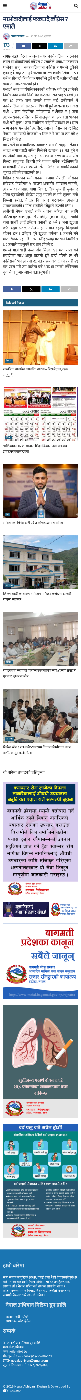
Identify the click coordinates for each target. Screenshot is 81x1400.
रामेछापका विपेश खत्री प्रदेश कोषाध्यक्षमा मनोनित (33, 523)
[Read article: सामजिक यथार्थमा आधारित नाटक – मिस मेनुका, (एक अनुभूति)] (40, 337)
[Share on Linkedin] (55, 46)
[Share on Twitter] (39, 46)
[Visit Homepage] (40, 6)
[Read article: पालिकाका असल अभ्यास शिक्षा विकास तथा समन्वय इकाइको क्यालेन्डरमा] (40, 414)
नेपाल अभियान (17, 36)
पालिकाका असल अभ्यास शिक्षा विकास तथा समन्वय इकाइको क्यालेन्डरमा (35, 449)
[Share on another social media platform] (71, 46)
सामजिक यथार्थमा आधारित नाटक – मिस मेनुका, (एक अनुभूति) (35, 372)
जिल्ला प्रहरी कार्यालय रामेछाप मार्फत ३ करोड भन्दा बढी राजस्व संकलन (37, 597)
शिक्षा (8, 437)
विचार (8, 361)
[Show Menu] (5, 6)
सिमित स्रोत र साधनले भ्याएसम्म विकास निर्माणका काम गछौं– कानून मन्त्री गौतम (36, 750)
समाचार (9, 585)
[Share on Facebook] (23, 46)
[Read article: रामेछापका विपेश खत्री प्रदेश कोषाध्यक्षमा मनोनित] (40, 491)
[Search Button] (76, 6)
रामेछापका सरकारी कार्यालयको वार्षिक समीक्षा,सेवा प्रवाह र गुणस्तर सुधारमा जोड (39, 673)
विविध (9, 662)
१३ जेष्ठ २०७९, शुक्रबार (41, 36)
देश (7, 514)
